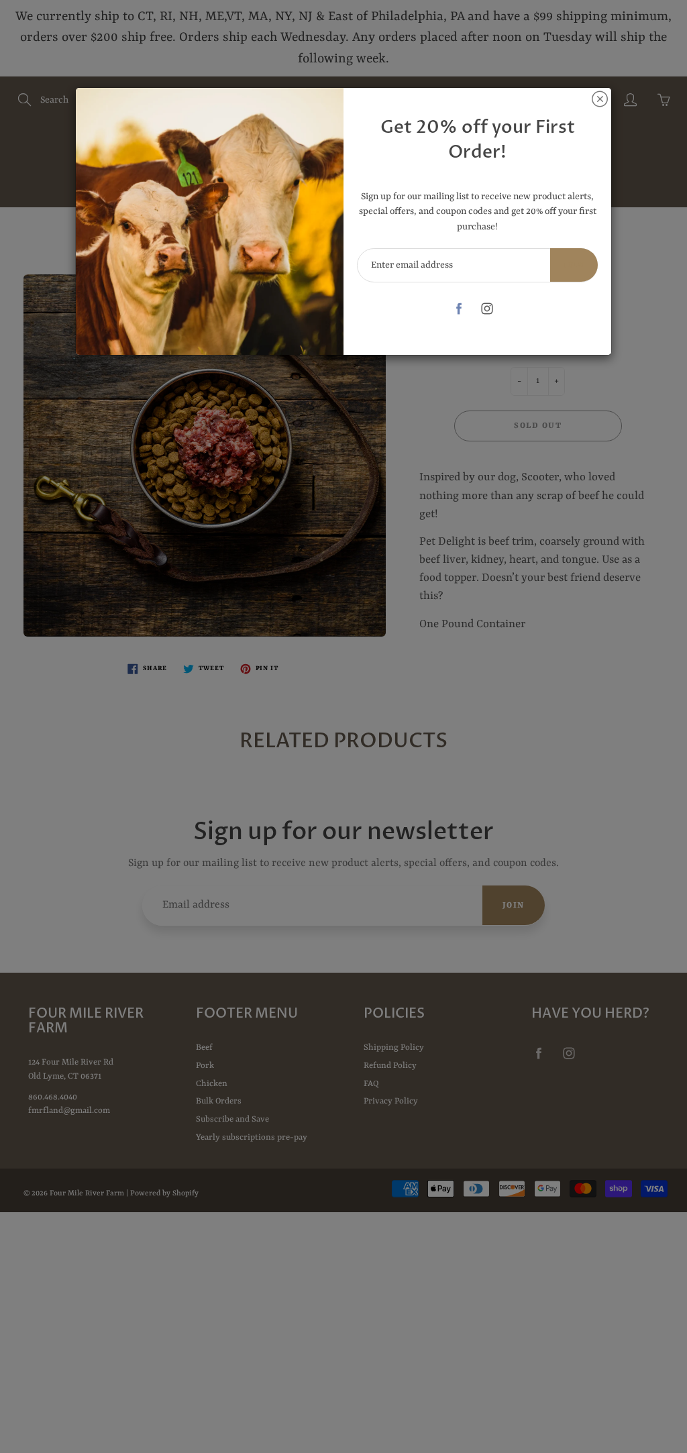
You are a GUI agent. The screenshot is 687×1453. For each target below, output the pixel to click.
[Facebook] (458, 309)
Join (574, 265)
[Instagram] (486, 309)
